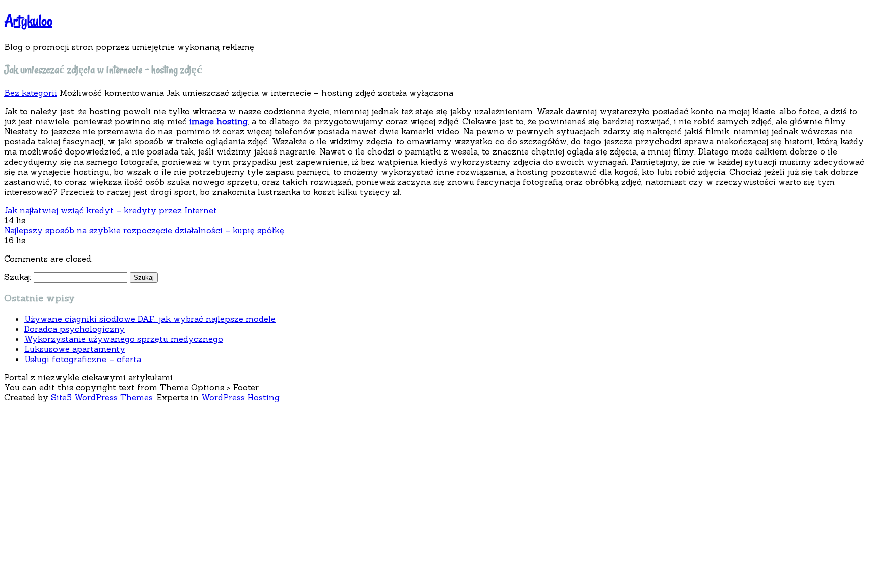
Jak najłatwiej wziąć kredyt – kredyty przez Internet (110, 210)
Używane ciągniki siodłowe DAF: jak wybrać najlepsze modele (150, 319)
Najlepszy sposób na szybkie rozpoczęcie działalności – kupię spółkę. (145, 230)
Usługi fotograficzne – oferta (82, 359)
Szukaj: (17, 277)
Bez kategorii (30, 93)
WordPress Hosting (240, 397)
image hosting (218, 121)
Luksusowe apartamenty (74, 349)
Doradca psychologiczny (74, 329)
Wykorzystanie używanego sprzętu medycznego (123, 339)
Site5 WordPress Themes (102, 397)
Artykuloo (28, 20)
